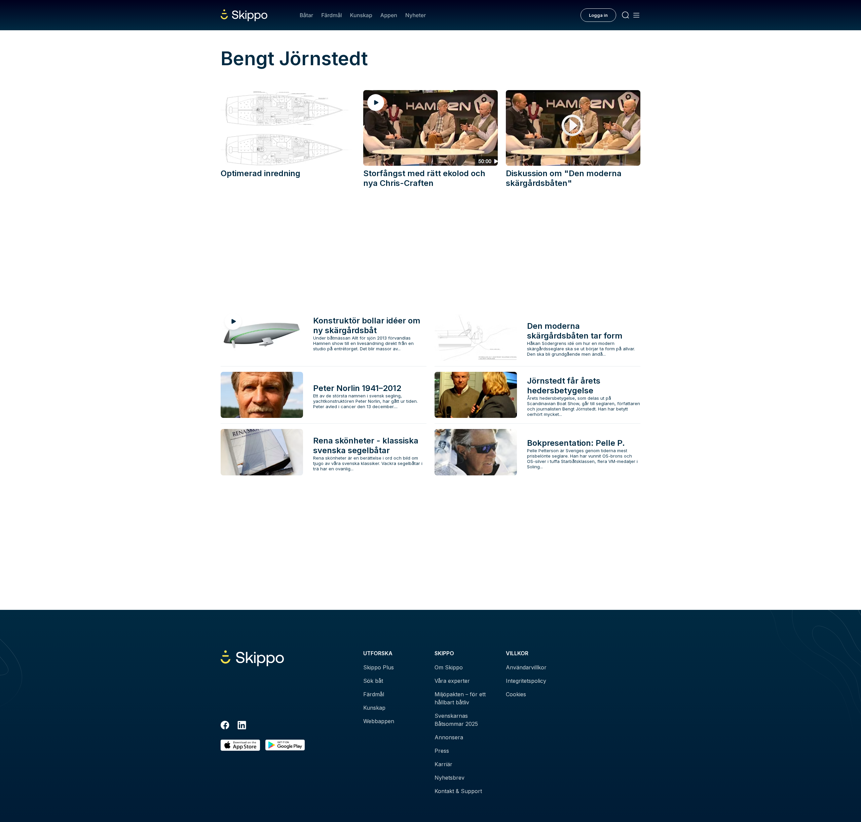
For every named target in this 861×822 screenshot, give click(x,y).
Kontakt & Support (458, 791)
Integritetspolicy (526, 680)
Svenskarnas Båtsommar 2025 (456, 719)
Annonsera (449, 737)
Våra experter (452, 680)
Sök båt (373, 680)
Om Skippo (449, 667)
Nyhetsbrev (449, 777)
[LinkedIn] (241, 726)
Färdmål (331, 15)
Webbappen (378, 721)
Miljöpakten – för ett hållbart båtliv (460, 698)
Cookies (516, 694)
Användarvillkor (526, 667)
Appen (388, 15)
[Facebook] (225, 726)
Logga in (598, 15)
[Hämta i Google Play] (285, 745)
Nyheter (415, 15)
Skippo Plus (378, 667)
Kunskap (361, 15)
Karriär (443, 764)
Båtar (306, 15)
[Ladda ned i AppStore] (240, 745)
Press (442, 750)
